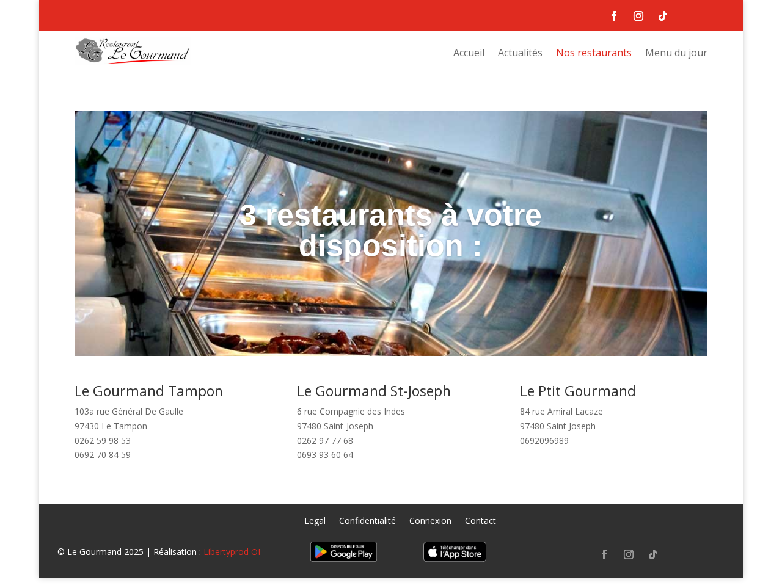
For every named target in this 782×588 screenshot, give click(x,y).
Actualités (520, 53)
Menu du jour (676, 53)
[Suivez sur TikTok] (663, 16)
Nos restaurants (594, 53)
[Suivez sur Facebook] (614, 16)
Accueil (468, 53)
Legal (315, 521)
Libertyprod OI (231, 551)
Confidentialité (367, 521)
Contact (480, 521)
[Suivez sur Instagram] (638, 16)
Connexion (430, 521)
